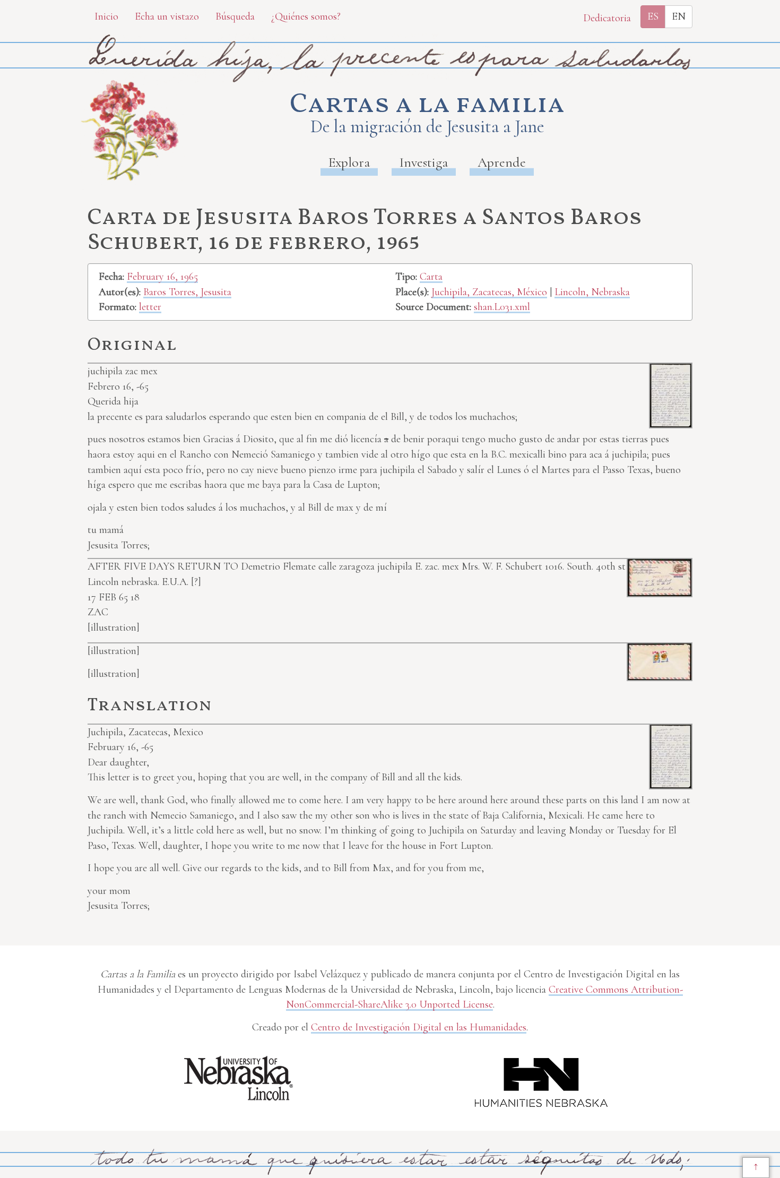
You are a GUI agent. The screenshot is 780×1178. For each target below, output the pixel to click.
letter (150, 306)
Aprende (502, 162)
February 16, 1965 (162, 276)
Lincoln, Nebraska (592, 292)
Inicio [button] (106, 16)
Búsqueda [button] (235, 16)
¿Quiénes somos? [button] (306, 16)
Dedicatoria (607, 18)
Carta (431, 276)
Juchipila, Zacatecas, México (489, 292)
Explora (349, 162)
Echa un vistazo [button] (167, 16)
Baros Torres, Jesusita (187, 292)
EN (679, 16)
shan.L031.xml (502, 306)
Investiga (424, 162)
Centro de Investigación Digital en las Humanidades (418, 1027)
